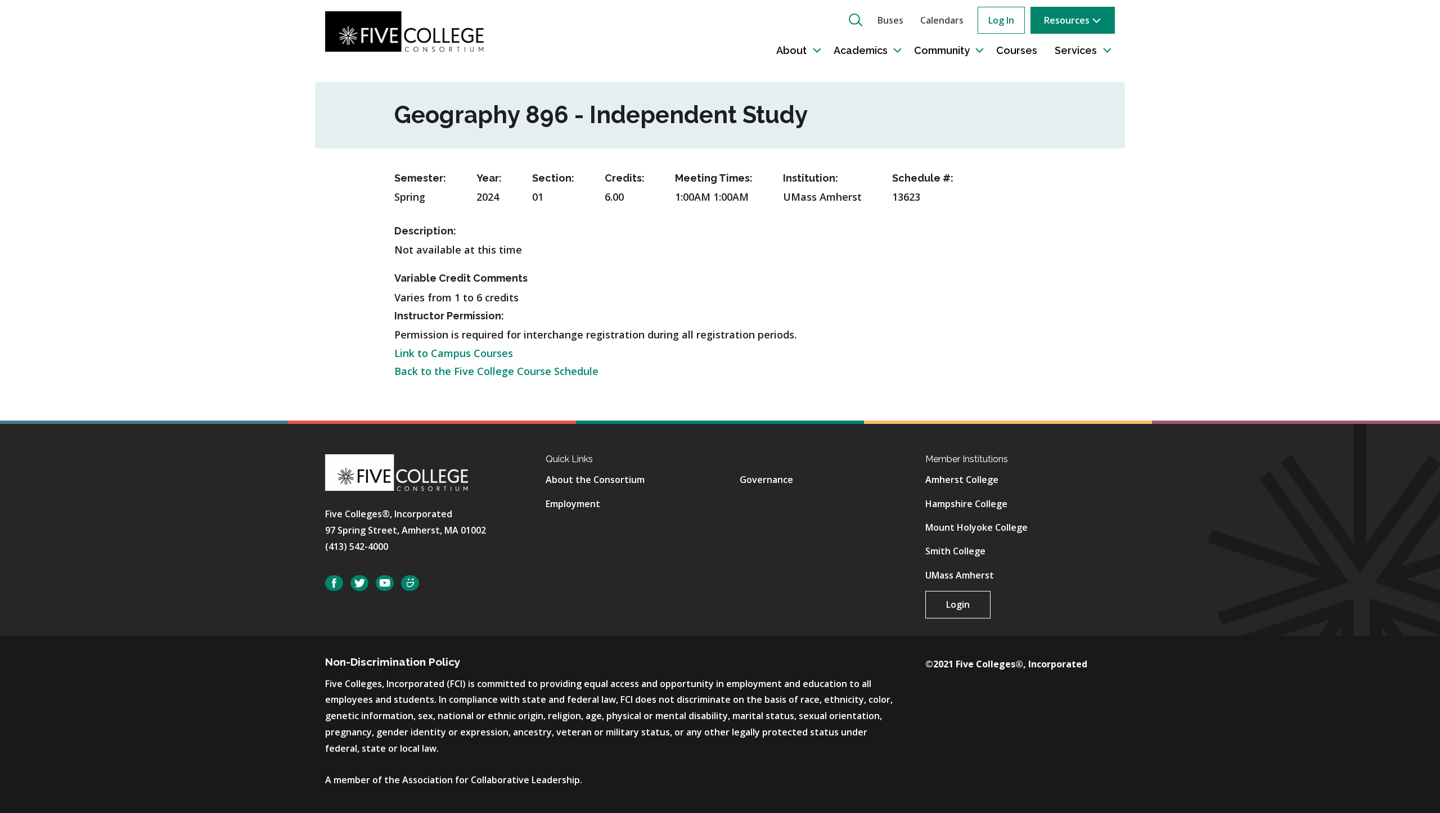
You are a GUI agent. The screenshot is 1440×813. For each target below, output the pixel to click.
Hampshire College (966, 504)
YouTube (385, 583)
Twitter (359, 583)
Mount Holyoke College (976, 527)
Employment (573, 504)
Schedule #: (922, 178)
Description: (425, 231)
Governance (766, 479)
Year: (489, 178)
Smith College (955, 551)
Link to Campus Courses (453, 353)
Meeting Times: (714, 178)
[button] (855, 20)
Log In (1001, 20)
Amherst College (961, 479)
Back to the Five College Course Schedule (496, 371)
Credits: (625, 178)
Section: (553, 178)
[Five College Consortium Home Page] (404, 30)
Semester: (420, 178)
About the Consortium (595, 479)
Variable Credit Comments (461, 278)
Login (958, 604)
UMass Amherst (959, 575)
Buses (890, 20)
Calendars (942, 20)
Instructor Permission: (449, 316)
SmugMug (410, 583)
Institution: (810, 178)
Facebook (334, 583)
